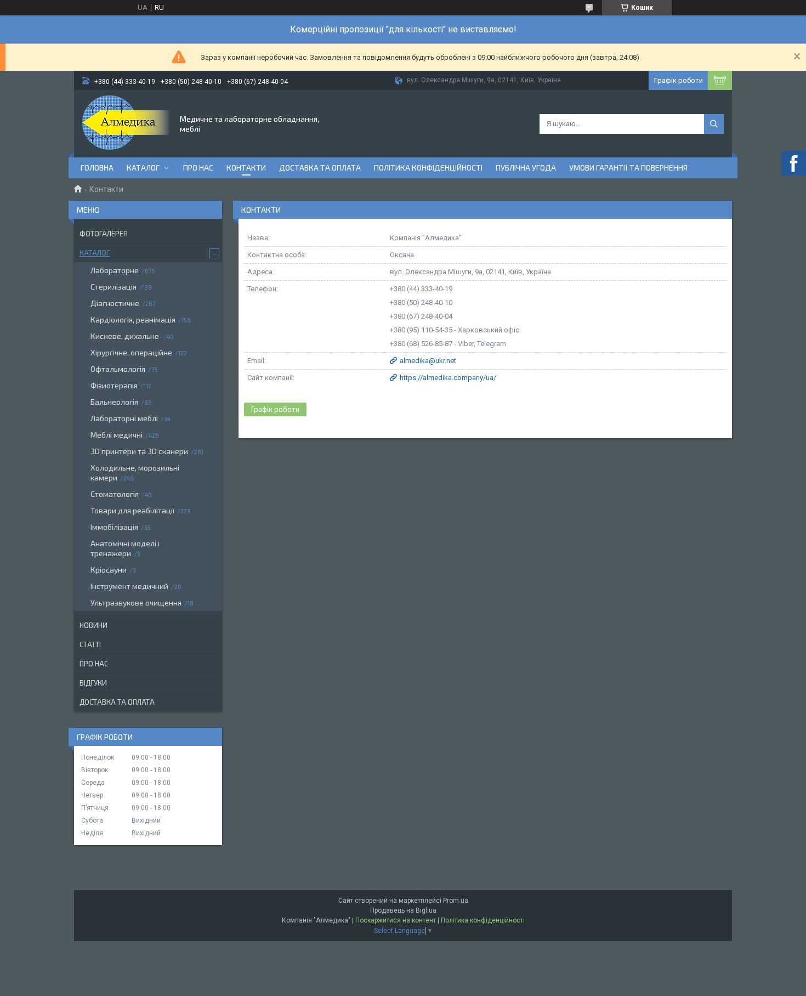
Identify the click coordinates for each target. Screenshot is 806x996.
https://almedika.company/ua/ (448, 378)
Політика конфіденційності (428, 167)
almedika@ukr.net (428, 360)
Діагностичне (114, 303)
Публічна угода (526, 167)
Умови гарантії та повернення (628, 167)
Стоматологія (114, 494)
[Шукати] (714, 124)
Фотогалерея (104, 233)
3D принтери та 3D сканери (139, 451)
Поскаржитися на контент (395, 920)
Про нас (198, 167)
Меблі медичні (116, 434)
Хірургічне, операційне (131, 352)
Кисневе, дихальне (125, 336)
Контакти (246, 167)
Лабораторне (114, 270)
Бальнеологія (114, 401)
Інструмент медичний (129, 586)
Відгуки (93, 682)
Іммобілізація (114, 526)
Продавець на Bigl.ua (403, 910)
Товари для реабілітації (132, 510)
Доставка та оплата (320, 167)
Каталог (143, 167)
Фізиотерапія (114, 385)
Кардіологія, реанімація (132, 319)
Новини (93, 625)
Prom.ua (455, 900)
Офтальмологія (117, 369)
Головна (97, 167)
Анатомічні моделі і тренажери (125, 548)
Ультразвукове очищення (135, 602)
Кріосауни (108, 569)
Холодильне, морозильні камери (134, 472)
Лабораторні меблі (124, 418)
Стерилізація (113, 286)
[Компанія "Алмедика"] (126, 122)
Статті (90, 644)
